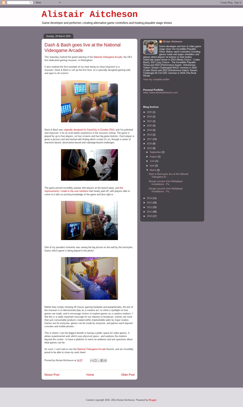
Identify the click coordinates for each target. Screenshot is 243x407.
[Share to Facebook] (102, 360)
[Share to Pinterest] (105, 360)
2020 (150, 125)
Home (90, 374)
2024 (150, 116)
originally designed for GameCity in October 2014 (89, 129)
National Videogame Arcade (108, 57)
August (154, 156)
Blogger (152, 400)
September (156, 152)
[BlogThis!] (95, 360)
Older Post (127, 374)
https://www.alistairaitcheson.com (160, 92)
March (153, 170)
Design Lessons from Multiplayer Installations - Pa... (166, 182)
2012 (150, 207)
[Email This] (92, 360)
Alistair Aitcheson (90, 14)
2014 (150, 198)
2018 (150, 134)
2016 (150, 143)
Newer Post (51, 374)
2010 (150, 216)
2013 (150, 202)
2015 (150, 148)
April (152, 165)
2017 (150, 139)
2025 (150, 112)
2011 (150, 211)
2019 (150, 130)
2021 (150, 121)
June (152, 161)
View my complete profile (156, 79)
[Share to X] (98, 360)
